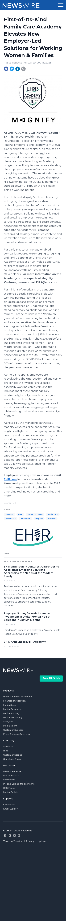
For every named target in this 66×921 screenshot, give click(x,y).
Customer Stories (12, 755)
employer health (35, 514)
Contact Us (9, 804)
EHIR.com (10, 479)
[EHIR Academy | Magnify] (33, 129)
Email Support (10, 808)
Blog (5, 750)
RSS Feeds (9, 788)
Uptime (41, 841)
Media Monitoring (12, 717)
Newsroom (9, 779)
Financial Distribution (14, 700)
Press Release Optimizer (16, 734)
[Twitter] (10, 835)
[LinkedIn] (14, 835)
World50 (52, 519)
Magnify (39, 519)
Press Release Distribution (17, 696)
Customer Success (13, 730)
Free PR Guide (51, 678)
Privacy (30, 841)
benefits (9, 514)
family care (53, 514)
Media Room (10, 725)
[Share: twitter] (12, 69)
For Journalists (11, 775)
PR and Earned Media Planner (19, 783)
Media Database (12, 709)
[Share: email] (23, 69)
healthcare (11, 519)
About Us (8, 746)
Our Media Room (12, 759)
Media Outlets (10, 792)
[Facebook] (5, 835)
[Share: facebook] (6, 69)
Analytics (8, 721)
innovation (25, 519)
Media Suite (9, 705)
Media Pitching (11, 713)
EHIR (20, 514)
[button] (60, 5)
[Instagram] (19, 835)
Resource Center (12, 771)
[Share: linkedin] (18, 69)
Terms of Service (13, 841)
